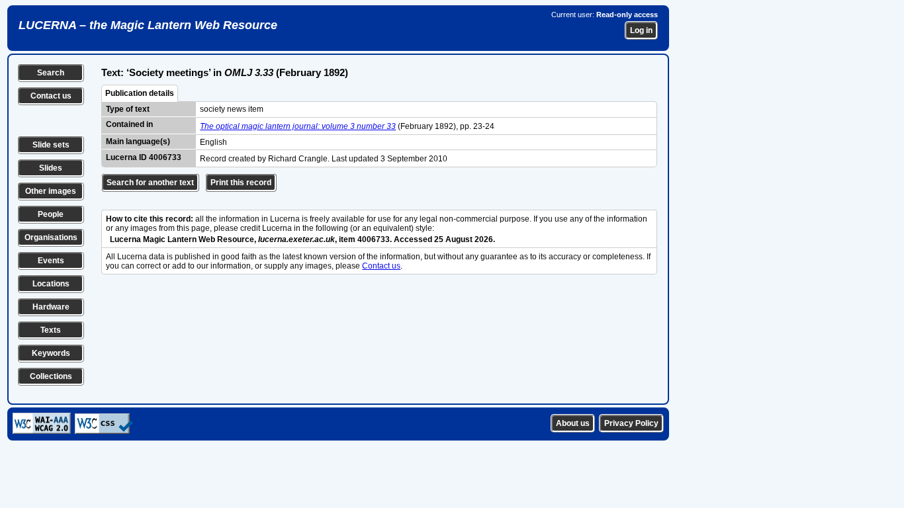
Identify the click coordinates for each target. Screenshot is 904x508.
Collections (51, 376)
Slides (50, 168)
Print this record (240, 182)
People (51, 214)
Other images (50, 191)
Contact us (50, 96)
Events (51, 260)
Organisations (50, 237)
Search (50, 72)
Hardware (50, 307)
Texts (50, 330)
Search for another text (150, 182)
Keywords (51, 353)
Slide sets (50, 144)
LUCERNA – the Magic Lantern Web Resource (148, 25)
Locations (50, 283)
